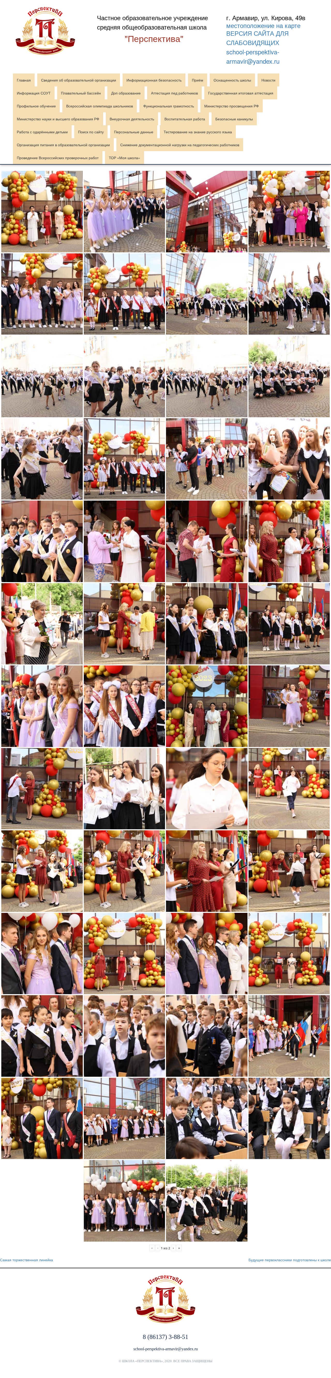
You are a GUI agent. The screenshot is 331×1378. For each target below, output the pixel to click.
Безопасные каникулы (234, 118)
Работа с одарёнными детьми (42, 131)
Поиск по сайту (91, 131)
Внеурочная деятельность (132, 118)
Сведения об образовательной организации (78, 80)
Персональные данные (133, 131)
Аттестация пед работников (174, 93)
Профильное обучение (36, 105)
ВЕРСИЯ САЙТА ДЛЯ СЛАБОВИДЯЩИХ (257, 37)
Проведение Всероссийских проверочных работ (58, 157)
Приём (197, 80)
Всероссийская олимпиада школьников (99, 105)
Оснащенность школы (232, 80)
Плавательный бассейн (81, 93)
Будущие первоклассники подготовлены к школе (290, 1259)
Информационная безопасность (154, 80)
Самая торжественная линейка (26, 1259)
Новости (268, 80)
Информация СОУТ (34, 93)
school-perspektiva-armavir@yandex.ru (253, 56)
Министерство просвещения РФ (231, 105)
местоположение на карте (263, 25)
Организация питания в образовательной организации (63, 144)
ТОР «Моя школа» (124, 157)
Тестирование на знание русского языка (198, 131)
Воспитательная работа (184, 118)
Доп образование (126, 93)
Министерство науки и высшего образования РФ (58, 118)
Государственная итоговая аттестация (240, 93)
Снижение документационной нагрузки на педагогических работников (179, 144)
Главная (24, 80)
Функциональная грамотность (168, 105)
